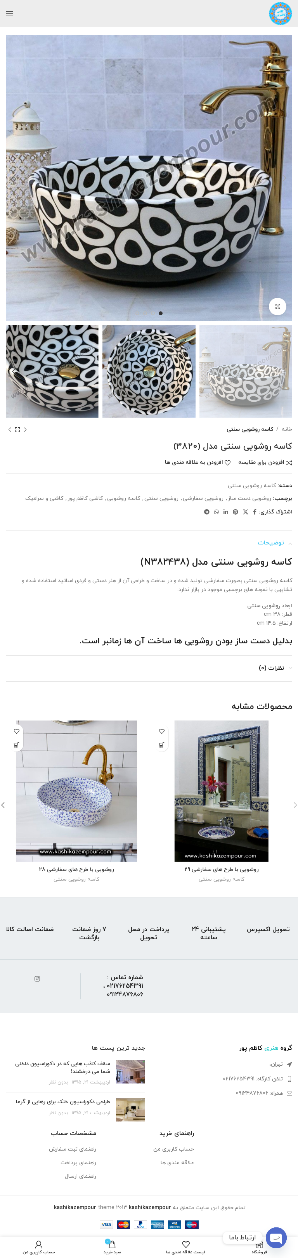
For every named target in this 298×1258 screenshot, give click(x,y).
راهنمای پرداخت (78, 1162)
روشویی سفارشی (203, 498)
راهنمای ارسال (80, 1176)
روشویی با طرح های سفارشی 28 (76, 869)
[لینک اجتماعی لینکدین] (225, 512)
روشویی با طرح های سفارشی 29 (221, 869)
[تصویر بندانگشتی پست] (130, 1073)
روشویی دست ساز (249, 498)
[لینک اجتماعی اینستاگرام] (37, 979)
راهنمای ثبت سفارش (72, 1149)
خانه (287, 429)
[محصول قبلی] (25, 430)
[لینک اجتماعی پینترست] (235, 512)
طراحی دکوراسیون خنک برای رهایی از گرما (63, 1102)
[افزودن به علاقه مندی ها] (161, 731)
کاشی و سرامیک (44, 498)
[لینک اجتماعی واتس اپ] (216, 512)
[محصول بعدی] (10, 430)
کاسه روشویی (123, 498)
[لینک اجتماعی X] (246, 512)
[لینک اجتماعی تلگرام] (207, 512)
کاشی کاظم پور (85, 498)
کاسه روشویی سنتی (250, 429)
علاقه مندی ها (177, 1162)
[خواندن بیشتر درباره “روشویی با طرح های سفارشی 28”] (16, 745)
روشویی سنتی (161, 498)
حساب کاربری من (173, 1149)
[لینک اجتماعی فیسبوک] (255, 512)
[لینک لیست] (222, 1079)
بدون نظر (58, 1082)
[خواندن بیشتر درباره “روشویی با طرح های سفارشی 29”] (161, 745)
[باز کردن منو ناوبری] (9, 13)
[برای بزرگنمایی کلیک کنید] (277, 306)
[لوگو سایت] (280, 13)
